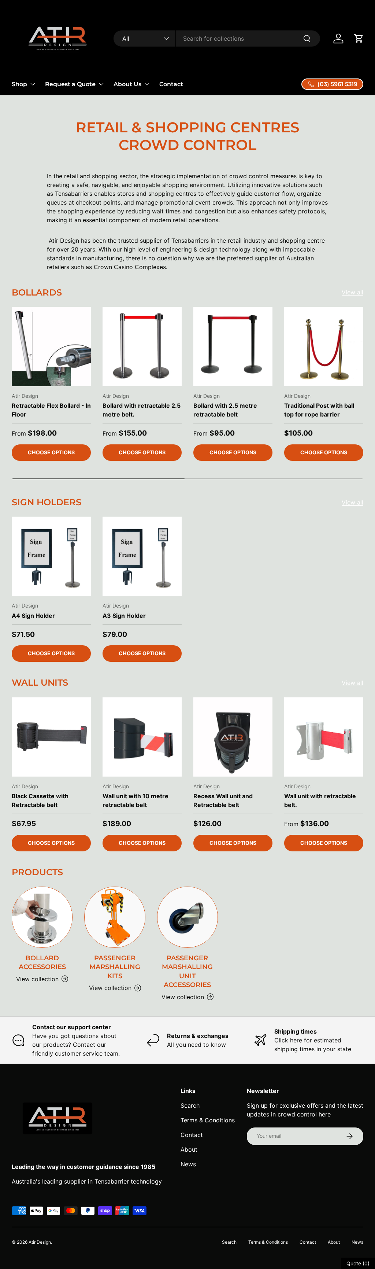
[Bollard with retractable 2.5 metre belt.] (142, 346)
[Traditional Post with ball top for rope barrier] (323, 346)
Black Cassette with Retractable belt (40, 800)
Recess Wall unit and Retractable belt (223, 800)
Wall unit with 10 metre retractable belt (135, 800)
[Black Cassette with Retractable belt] (51, 737)
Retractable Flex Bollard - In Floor (51, 410)
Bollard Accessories (42, 962)
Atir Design (40, 1242)
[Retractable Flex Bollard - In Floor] (51, 346)
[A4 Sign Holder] (51, 556)
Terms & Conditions (208, 1120)
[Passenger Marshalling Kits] (115, 917)
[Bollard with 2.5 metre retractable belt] (232, 346)
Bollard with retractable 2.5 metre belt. (142, 410)
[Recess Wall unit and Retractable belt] (232, 737)
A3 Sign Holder (124, 615)
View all (352, 292)
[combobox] (217, 38)
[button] (359, 38)
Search (190, 1105)
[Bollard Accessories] (42, 917)
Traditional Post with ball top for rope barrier (319, 410)
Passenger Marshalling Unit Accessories (187, 971)
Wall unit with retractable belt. (320, 800)
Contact (171, 84)
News (188, 1164)
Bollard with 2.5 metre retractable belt (225, 410)
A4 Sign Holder (33, 615)
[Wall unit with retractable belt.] (323, 737)
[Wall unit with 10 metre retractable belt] (142, 737)
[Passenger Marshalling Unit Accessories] (187, 917)
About (189, 1149)
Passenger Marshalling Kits (114, 967)
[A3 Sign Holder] (142, 556)
